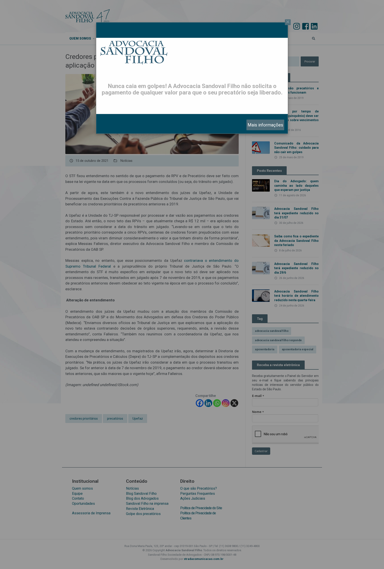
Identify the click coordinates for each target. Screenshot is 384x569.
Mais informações (265, 125)
